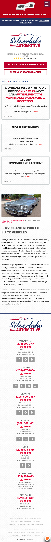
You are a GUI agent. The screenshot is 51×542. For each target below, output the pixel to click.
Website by (25, 539)
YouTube (35, 386)
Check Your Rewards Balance (25, 72)
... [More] (34, 112)
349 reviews (33, 58)
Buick (25, 82)
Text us (27, 347)
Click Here (44, 21)
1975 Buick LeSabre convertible (12, 220)
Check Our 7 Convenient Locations (25, 65)
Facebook (19, 359)
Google (25, 359)
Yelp (32, 359)
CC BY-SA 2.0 (6, 222)
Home (4, 82)
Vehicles (15, 82)
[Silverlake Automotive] (25, 40)
